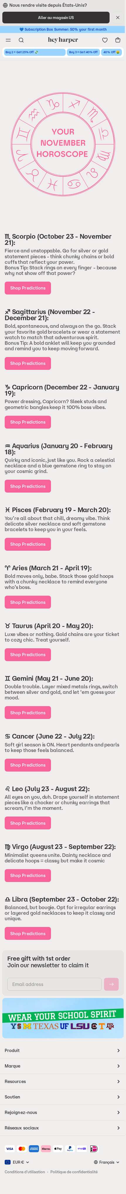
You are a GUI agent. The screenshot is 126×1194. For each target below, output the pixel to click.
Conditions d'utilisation (25, 1172)
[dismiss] (118, 17)
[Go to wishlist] (104, 40)
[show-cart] (117, 40)
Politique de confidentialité (74, 1172)
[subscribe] (111, 984)
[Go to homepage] (63, 40)
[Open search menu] (21, 40)
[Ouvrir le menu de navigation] (8, 40)
